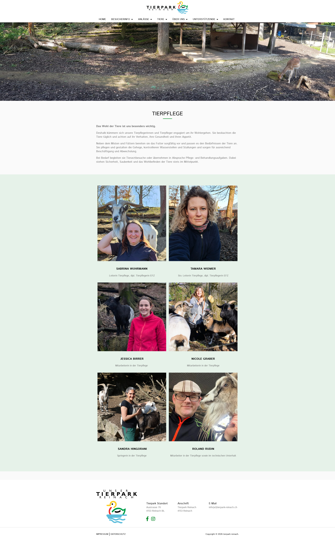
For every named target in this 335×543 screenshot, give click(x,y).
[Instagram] (153, 518)
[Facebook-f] (147, 518)
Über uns (178, 19)
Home (102, 19)
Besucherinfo (120, 19)
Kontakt (229, 19)
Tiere (160, 19)
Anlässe (143, 19)
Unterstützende (204, 19)
